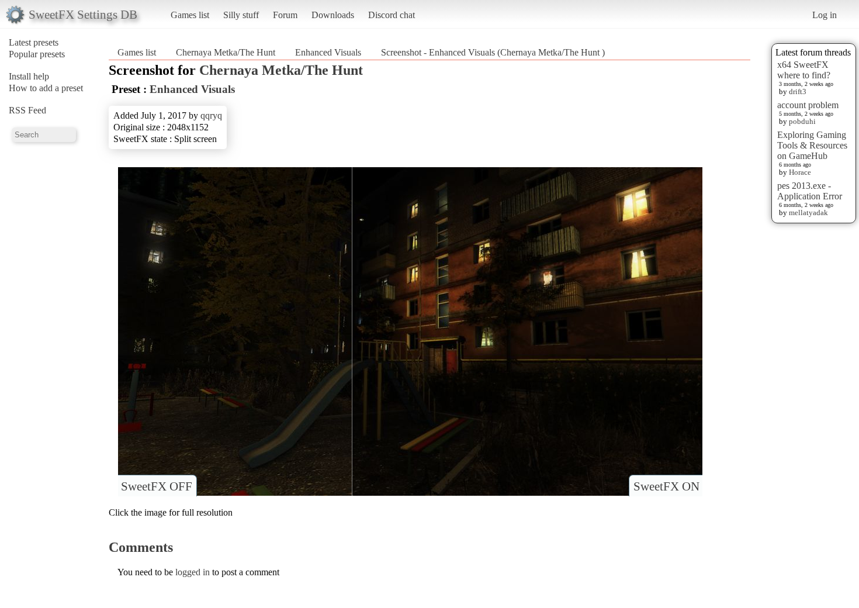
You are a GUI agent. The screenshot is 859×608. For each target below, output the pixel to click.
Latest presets (33, 42)
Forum (285, 15)
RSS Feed (27, 110)
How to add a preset (46, 88)
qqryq (211, 115)
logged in (192, 572)
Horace (800, 172)
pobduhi (802, 121)
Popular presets (37, 54)
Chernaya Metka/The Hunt (227, 52)
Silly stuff (241, 15)
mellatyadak (808, 212)
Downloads (332, 15)
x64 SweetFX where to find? (803, 70)
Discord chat (391, 15)
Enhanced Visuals (328, 52)
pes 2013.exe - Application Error (809, 191)
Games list (190, 15)
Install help (29, 76)
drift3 (797, 91)
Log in (824, 15)
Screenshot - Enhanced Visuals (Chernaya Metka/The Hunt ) (493, 52)
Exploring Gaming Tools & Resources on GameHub (812, 145)
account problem (808, 105)
